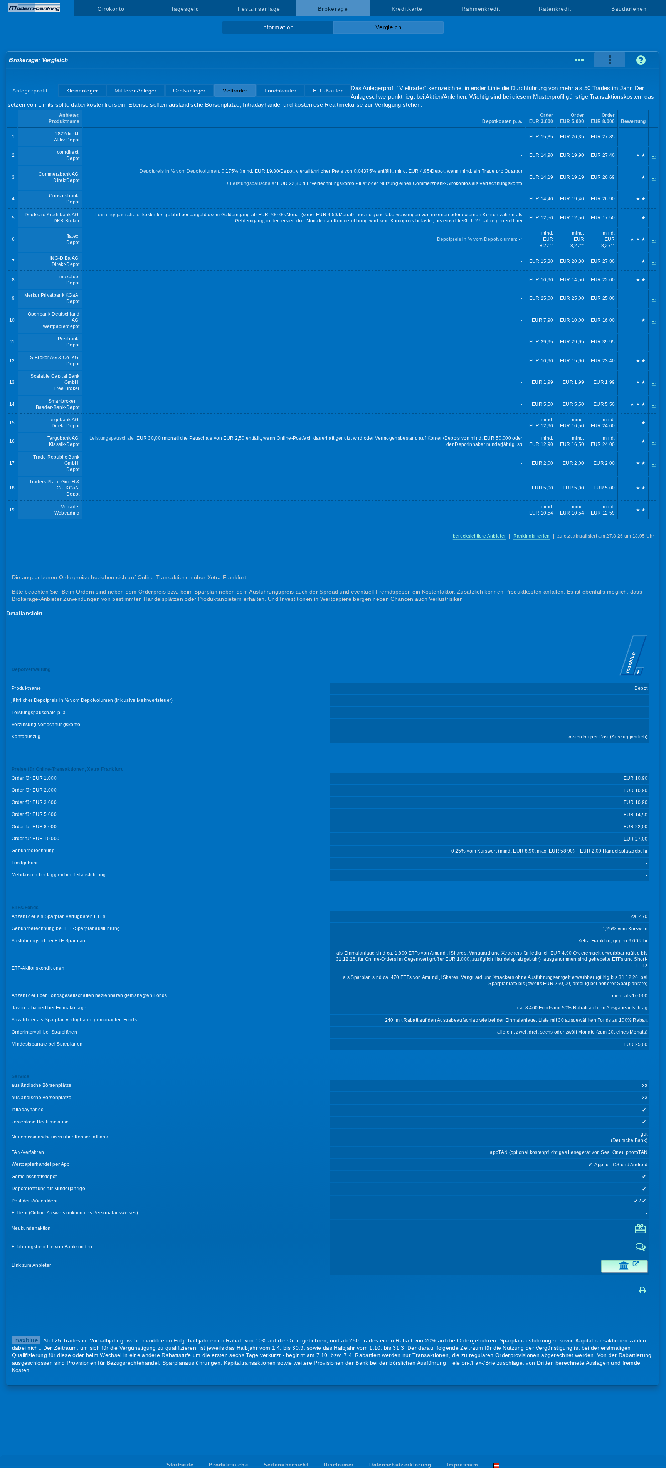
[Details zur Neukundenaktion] (641, 1231)
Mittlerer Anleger (135, 90)
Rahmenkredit (481, 9)
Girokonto (111, 9)
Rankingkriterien (531, 536)
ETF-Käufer (328, 90)
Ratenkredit (555, 9)
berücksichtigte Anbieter (479, 536)
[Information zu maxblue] (633, 676)
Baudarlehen (628, 9)
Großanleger (189, 90)
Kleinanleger (82, 90)
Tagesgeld (185, 9)
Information (277, 27)
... (654, 137)
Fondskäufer (280, 90)
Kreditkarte (407, 9)
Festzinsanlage (259, 9)
